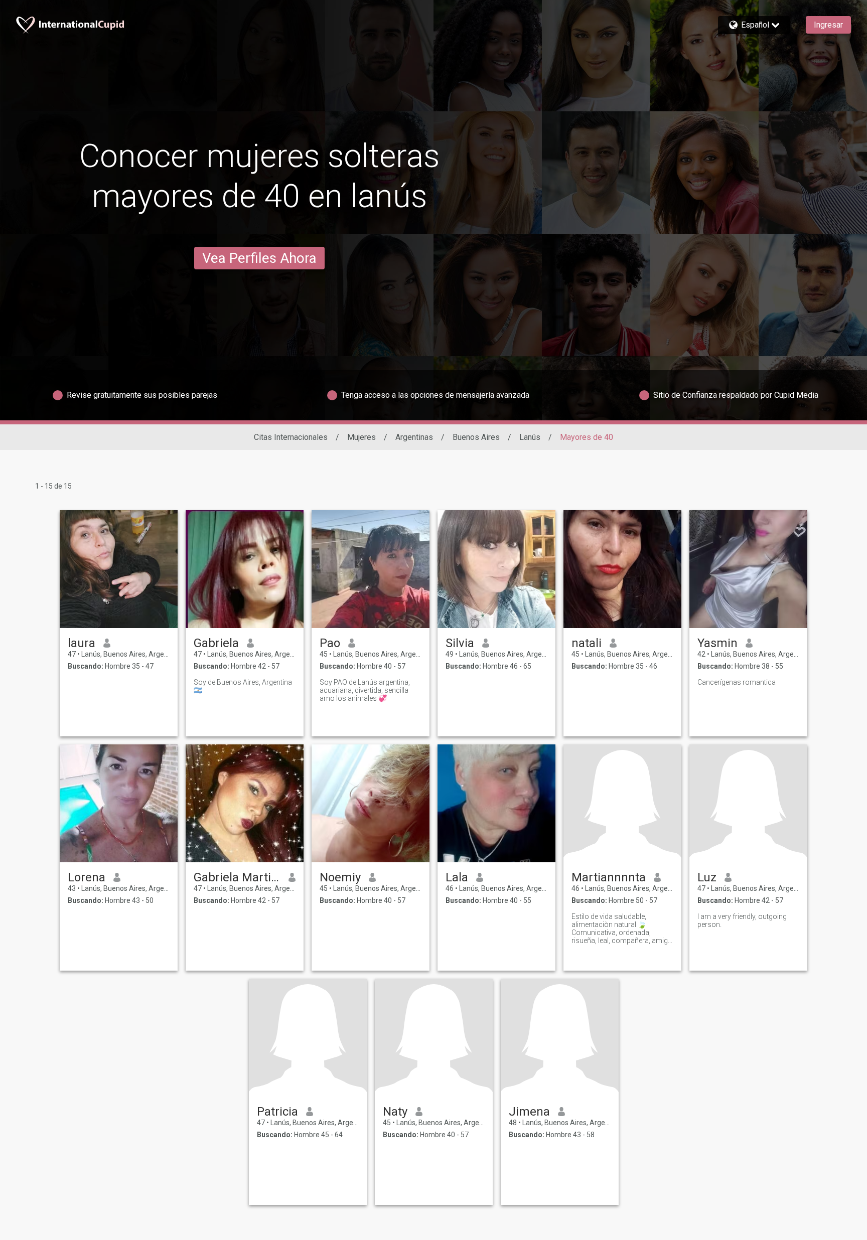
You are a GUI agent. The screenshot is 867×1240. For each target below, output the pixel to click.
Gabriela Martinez (237, 877)
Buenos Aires (476, 437)
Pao (330, 643)
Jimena (529, 1112)
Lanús (529, 437)
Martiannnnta (608, 877)
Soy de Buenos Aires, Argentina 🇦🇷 (243, 686)
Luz (706, 877)
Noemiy (340, 877)
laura (81, 643)
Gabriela (216, 643)
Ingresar (828, 25)
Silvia (460, 643)
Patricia (277, 1112)
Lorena (86, 877)
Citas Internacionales (291, 437)
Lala (457, 877)
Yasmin (717, 643)
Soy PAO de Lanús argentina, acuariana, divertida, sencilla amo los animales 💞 (365, 690)
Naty (395, 1112)
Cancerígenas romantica (736, 682)
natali (586, 643)
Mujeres (361, 437)
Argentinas (414, 437)
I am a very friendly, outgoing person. (742, 920)
